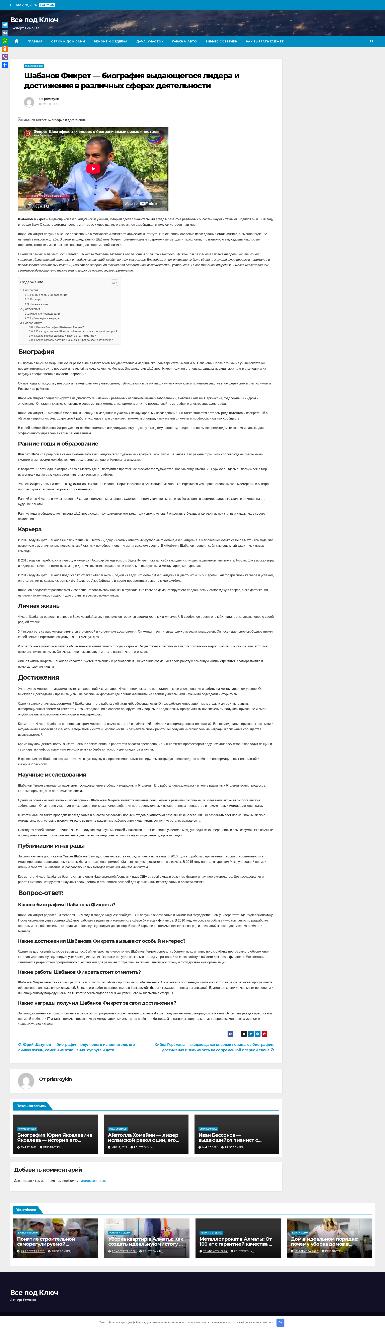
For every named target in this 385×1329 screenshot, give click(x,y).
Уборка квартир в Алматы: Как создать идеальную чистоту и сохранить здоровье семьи (145, 1244)
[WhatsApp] (5, 41)
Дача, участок (150, 41)
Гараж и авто (184, 41)
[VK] (5, 33)
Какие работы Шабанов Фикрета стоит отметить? (66, 335)
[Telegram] (5, 25)
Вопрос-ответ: (33, 323)
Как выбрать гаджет (265, 41)
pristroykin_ (52, 99)
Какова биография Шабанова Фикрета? (60, 327)
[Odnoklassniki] (5, 49)
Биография (30, 290)
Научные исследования (45, 313)
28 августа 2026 (33, 1251)
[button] (371, 41)
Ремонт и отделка (111, 41)
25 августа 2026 (124, 1251)
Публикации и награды (45, 318)
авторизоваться (93, 1180)
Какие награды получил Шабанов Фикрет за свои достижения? (74, 339)
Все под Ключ (34, 20)
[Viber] (5, 57)
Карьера (35, 299)
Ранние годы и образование (48, 294)
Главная (35, 41)
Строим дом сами (68, 41)
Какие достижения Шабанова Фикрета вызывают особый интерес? (76, 331)
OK (280, 1322)
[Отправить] (5, 65)
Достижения (31, 309)
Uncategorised (34, 66)
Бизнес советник (221, 41)
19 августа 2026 (307, 1251)
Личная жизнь (39, 304)
